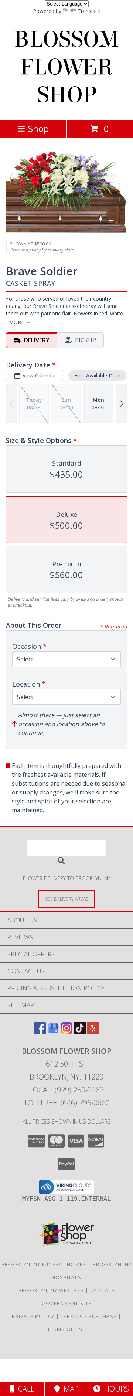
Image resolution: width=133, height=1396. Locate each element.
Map (69, 1389)
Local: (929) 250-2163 (66, 1090)
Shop (38, 128)
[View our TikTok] (80, 1031)
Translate (89, 10)
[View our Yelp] (93, 1031)
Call (24, 1389)
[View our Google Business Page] (53, 1031)
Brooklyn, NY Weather (51, 1290)
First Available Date (97, 375)
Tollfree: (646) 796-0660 (67, 1103)
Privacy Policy (33, 1316)
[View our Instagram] (66, 1031)
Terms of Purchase (88, 1316)
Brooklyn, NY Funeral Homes (43, 1264)
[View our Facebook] (40, 1031)
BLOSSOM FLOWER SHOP (66, 67)
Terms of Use (66, 1329)
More (16, 322)
